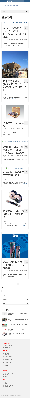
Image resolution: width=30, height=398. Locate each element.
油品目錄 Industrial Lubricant (8, 345)
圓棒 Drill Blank (5, 365)
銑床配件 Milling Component (8, 383)
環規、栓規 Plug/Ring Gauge (8, 373)
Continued (24, 45)
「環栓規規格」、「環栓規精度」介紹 (16, 333)
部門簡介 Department (6, 347)
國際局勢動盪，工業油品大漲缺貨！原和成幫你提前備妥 (18, 314)
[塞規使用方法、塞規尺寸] (15, 112)
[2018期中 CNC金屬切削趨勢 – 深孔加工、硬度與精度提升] (15, 141)
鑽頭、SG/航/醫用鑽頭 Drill (7, 356)
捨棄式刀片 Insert (6, 353)
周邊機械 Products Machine (8, 385)
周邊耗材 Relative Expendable (8, 386)
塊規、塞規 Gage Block (7, 376)
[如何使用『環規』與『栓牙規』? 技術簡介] (15, 198)
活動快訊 (5, 299)
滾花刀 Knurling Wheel (7, 362)
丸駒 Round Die (5, 367)
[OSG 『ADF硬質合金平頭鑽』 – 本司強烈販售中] (15, 245)
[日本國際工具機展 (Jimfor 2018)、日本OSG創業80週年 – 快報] (15, 64)
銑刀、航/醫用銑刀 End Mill (7, 359)
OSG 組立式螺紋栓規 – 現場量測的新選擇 (17, 324)
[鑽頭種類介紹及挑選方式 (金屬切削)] (15, 168)
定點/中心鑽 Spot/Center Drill (8, 357)
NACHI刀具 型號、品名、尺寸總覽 (16, 329)
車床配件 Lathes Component (8, 382)
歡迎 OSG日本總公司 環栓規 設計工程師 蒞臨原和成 (18, 320)
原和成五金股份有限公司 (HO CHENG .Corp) (13, 39)
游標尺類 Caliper (6, 374)
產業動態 (4, 94)
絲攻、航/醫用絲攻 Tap (7, 354)
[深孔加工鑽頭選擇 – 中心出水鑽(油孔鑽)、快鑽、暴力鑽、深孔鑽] (15, 23)
